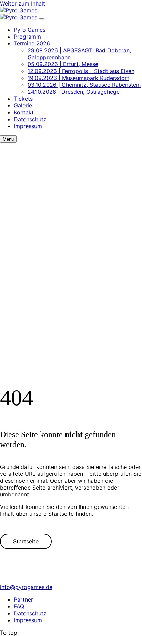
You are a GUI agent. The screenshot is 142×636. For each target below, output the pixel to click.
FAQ (19, 606)
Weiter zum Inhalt (22, 3)
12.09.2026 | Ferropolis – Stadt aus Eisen (81, 71)
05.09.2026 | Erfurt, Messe (63, 64)
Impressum (28, 126)
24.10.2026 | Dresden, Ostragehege (74, 91)
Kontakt (24, 112)
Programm (27, 36)
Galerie (23, 105)
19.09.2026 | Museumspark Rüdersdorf (78, 77)
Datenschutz (30, 119)
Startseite (26, 541)
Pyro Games (29, 29)
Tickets (23, 98)
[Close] (41, 19)
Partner (23, 599)
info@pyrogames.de (26, 587)
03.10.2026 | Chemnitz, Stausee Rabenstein (84, 84)
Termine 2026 (32, 43)
